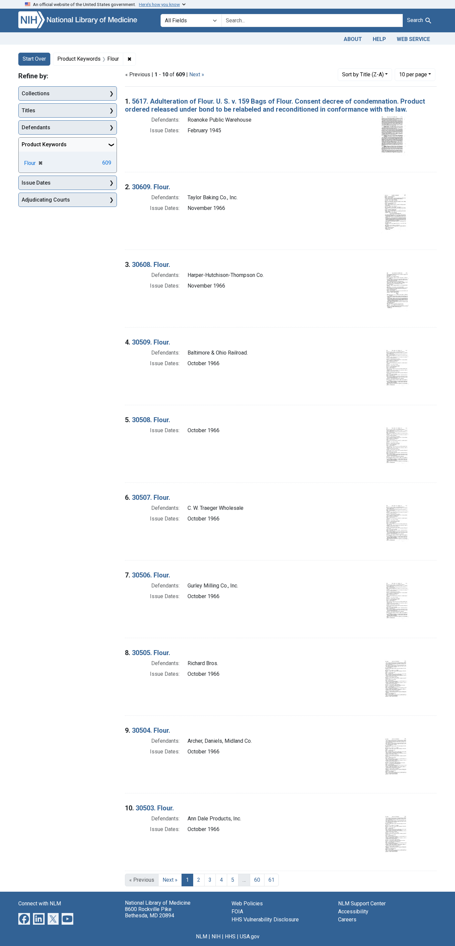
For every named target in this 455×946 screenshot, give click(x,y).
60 (257, 880)
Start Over (34, 59)
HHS (230, 936)
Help (379, 39)
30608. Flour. (151, 265)
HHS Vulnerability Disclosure (265, 919)
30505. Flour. (151, 653)
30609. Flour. (151, 187)
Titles (28, 110)
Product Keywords (44, 144)
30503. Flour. (155, 808)
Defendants (36, 127)
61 (271, 880)
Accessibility (353, 911)
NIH (216, 936)
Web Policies (247, 903)
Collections (36, 93)
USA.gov (249, 936)
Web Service (413, 39)
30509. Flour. (151, 342)
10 (413, 74)
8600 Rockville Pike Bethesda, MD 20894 (149, 912)
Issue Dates (36, 183)
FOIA (237, 911)
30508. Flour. (151, 420)
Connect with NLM (39, 903)
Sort (363, 74)
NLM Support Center (362, 903)
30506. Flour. (151, 575)
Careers (347, 919)
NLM (201, 936)
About (353, 39)
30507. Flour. (151, 497)
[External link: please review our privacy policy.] (24, 918)
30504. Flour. (151, 730)
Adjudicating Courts (46, 200)
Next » (196, 74)
